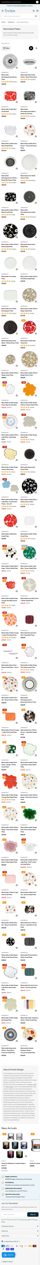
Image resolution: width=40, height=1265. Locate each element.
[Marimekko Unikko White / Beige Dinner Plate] (30, 359)
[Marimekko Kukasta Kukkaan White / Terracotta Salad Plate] (30, 1035)
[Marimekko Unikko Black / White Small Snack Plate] (10, 942)
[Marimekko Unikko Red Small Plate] (10, 96)
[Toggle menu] (2, 11)
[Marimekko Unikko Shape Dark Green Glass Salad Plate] (30, 814)
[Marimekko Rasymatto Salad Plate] (30, 231)
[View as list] (36, 48)
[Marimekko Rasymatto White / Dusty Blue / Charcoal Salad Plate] (10, 1035)
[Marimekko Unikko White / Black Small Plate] (10, 197)
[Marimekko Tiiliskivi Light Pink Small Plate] (10, 879)
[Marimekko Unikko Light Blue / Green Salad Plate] (30, 553)
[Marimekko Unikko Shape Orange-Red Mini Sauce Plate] (10, 585)
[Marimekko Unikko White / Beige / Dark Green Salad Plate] (10, 814)
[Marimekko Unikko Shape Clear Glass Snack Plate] (10, 389)
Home (3, 22)
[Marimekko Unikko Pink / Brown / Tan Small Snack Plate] (30, 130)
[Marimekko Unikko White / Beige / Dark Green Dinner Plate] (30, 782)
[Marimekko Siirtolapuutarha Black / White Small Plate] (30, 96)
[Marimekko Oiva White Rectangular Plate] (10, 295)
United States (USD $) (11, 1241)
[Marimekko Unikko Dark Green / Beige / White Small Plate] (10, 749)
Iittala (30, 1084)
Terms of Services (25, 1219)
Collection (11, 22)
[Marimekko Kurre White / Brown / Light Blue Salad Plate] (30, 717)
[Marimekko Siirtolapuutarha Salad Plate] (30, 197)
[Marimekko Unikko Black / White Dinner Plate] (30, 486)
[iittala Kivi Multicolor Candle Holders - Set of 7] (15, 1145)
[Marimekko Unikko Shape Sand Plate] (30, 422)
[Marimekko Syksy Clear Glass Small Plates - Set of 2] (10, 652)
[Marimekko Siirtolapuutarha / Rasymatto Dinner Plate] (30, 684)
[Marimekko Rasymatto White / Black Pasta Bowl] (30, 61)
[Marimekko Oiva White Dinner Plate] (30, 162)
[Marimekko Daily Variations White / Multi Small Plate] (30, 1004)
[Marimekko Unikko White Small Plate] (30, 521)
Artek (34, 1084)
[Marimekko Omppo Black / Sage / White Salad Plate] (10, 553)
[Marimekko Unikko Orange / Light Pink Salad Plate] (10, 619)
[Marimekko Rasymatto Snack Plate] (30, 454)
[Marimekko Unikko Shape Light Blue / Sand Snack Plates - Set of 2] (10, 486)
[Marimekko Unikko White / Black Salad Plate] (10, 231)
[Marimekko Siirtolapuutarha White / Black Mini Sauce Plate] (10, 162)
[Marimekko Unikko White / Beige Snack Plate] (10, 359)
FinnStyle (10, 1262)
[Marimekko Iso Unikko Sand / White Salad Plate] (30, 585)
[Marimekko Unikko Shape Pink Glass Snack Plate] (30, 652)
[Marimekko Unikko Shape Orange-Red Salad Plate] (10, 782)
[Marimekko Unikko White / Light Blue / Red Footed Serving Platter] (30, 846)
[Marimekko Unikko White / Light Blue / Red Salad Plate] (10, 422)
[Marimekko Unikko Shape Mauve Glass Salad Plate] (10, 846)
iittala (3, 1161)
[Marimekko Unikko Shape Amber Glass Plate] (10, 454)
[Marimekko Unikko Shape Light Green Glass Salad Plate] (30, 749)
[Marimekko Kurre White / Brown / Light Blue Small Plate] (30, 909)
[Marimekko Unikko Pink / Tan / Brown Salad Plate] (30, 879)
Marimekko (5, 72)
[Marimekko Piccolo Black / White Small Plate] (30, 942)
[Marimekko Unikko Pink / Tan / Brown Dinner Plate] (10, 684)
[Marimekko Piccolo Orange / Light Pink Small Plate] (10, 717)
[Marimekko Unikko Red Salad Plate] (10, 521)
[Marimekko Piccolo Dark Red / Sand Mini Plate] (30, 619)
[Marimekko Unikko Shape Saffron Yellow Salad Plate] (30, 389)
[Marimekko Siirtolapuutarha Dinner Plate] (10, 61)
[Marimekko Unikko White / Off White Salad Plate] (30, 263)
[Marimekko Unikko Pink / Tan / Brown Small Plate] (10, 909)
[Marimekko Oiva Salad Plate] (10, 263)
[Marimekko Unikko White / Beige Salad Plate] (30, 295)
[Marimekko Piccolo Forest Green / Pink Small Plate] (30, 972)
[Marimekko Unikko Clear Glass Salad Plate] (10, 130)
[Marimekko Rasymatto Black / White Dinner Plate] (10, 327)
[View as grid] (31, 48)
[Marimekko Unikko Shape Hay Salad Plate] (10, 1004)
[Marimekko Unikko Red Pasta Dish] (30, 327)
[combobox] (20, 16)
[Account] (34, 11)
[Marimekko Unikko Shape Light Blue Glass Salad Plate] (10, 972)
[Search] (36, 16)
